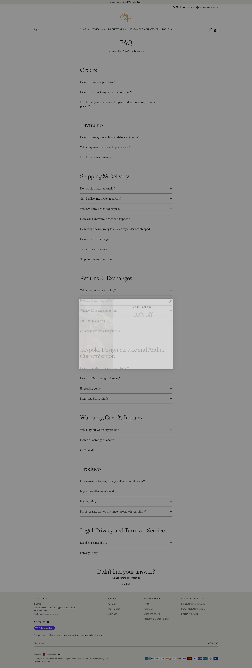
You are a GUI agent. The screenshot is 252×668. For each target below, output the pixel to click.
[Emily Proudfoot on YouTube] (149, 364)
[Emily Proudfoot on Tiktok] (145, 364)
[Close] (170, 302)
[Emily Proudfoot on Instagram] (141, 364)
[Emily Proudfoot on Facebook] (136, 364)
